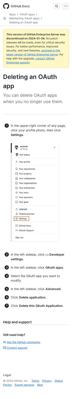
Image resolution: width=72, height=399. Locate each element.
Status (59, 380)
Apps (12, 14)
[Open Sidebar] (5, 18)
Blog (40, 384)
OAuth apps (27, 14)
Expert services (24, 384)
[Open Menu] (66, 6)
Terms (35, 380)
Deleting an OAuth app (23, 22)
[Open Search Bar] (57, 6)
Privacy (47, 380)
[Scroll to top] (63, 390)
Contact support (17, 347)
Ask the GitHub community (23, 342)
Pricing (7, 384)
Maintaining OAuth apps (24, 18)
